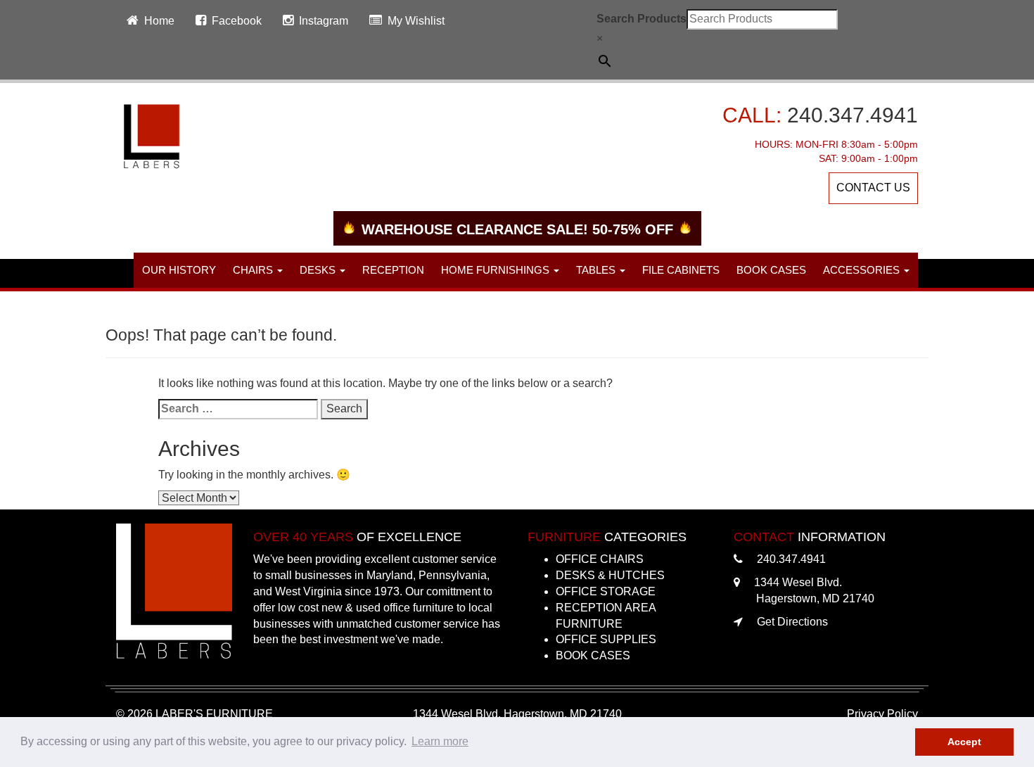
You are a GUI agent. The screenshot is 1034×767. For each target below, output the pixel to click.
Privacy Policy (882, 714)
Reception (393, 270)
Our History (179, 270)
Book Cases (771, 270)
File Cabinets (681, 270)
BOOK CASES (593, 655)
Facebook (237, 21)
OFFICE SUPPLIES (606, 639)
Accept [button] (964, 741)
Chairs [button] (254, 270)
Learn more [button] (439, 741)
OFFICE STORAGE (606, 591)
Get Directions (792, 622)
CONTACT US (873, 188)
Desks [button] (319, 270)
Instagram (323, 21)
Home (159, 21)
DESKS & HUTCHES (610, 575)
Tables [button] (597, 270)
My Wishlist (416, 21)
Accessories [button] (862, 270)
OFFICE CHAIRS (600, 559)
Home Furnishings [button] (496, 270)
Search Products (641, 19)
